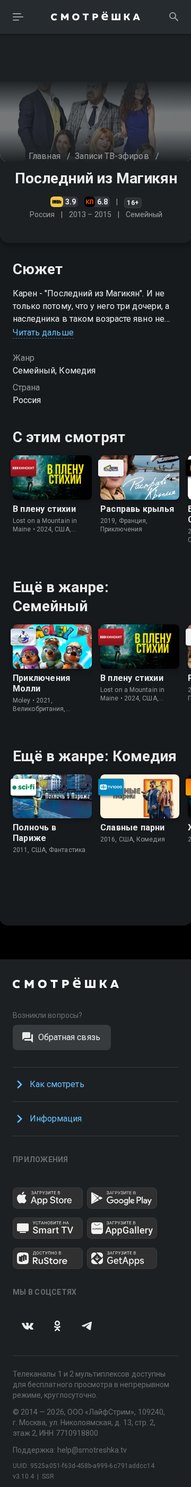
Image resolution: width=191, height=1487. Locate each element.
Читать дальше (43, 333)
